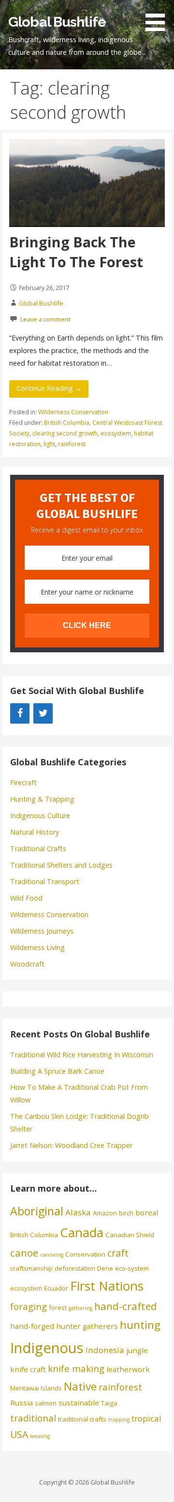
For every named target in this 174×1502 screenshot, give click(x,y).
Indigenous (47, 1347)
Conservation (85, 1254)
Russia (21, 1402)
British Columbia (66, 423)
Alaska (78, 1212)
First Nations (107, 1285)
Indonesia (105, 1350)
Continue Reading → (49, 388)
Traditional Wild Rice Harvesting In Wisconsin (81, 1054)
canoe (24, 1253)
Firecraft (23, 782)
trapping (119, 1419)
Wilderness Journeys (41, 931)
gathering (80, 1308)
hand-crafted (125, 1306)
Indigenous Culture (40, 815)
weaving (40, 1436)
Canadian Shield (129, 1234)
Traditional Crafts (38, 848)
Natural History (34, 832)
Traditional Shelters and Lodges (61, 865)
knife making (76, 1368)
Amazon (105, 1213)
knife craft (28, 1369)
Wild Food (26, 898)
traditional (33, 1418)
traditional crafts (82, 1419)
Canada (81, 1232)
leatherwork (128, 1369)
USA (19, 1434)
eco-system (132, 1268)
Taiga (109, 1403)
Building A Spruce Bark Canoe (57, 1071)
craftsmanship (31, 1268)
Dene (105, 1268)
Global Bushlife (57, 22)
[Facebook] (19, 713)
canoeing (51, 1254)
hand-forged (32, 1326)
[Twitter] (43, 713)
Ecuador (56, 1288)
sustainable (78, 1402)
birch (126, 1213)
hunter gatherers (87, 1326)
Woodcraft (27, 964)
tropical (146, 1418)
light (49, 444)
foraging (28, 1306)
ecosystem (116, 433)
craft (118, 1253)
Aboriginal (36, 1211)
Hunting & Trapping (42, 799)
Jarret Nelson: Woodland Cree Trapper (71, 1145)
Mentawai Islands (36, 1388)
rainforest (72, 444)
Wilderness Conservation (73, 412)
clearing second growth (65, 433)
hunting (140, 1324)
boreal (146, 1212)
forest (58, 1307)
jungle (137, 1350)
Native (80, 1386)
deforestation (75, 1268)
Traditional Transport (44, 881)
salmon (46, 1403)
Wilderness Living (37, 947)
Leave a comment (45, 319)
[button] (158, 17)
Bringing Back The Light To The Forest (76, 251)
